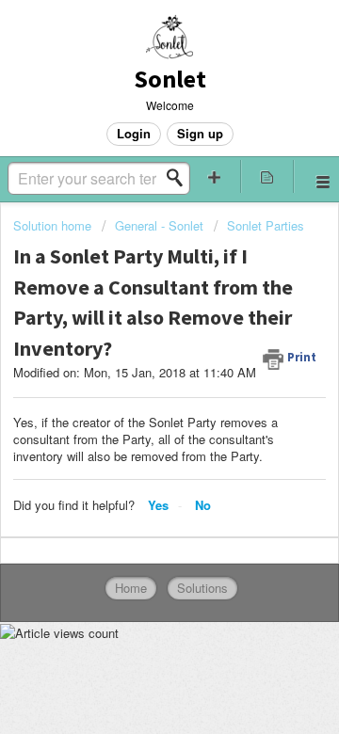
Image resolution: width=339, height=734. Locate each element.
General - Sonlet (159, 225)
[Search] (180, 177)
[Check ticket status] (267, 176)
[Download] (135, 349)
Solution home (54, 225)
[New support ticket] (214, 176)
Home (131, 588)
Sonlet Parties (265, 225)
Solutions (202, 588)
